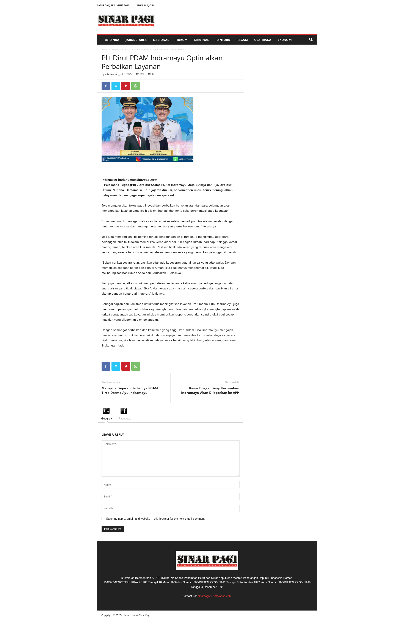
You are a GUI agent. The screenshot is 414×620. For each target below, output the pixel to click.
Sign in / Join (145, 5)
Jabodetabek (136, 40)
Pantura (222, 40)
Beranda (112, 40)
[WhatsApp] (135, 86)
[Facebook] (106, 86)
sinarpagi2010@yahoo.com (215, 596)
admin (109, 74)
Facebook (125, 418)
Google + (107, 418)
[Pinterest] (125, 86)
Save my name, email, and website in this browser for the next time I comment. (155, 518)
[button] (310, 40)
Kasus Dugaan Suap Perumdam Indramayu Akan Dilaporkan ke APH (210, 390)
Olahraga (262, 40)
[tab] (106, 413)
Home (105, 49)
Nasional (161, 40)
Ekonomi (285, 40)
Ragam (242, 40)
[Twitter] (115, 86)
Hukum (181, 40)
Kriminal (201, 40)
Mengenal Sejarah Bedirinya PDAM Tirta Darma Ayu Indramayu (130, 390)
